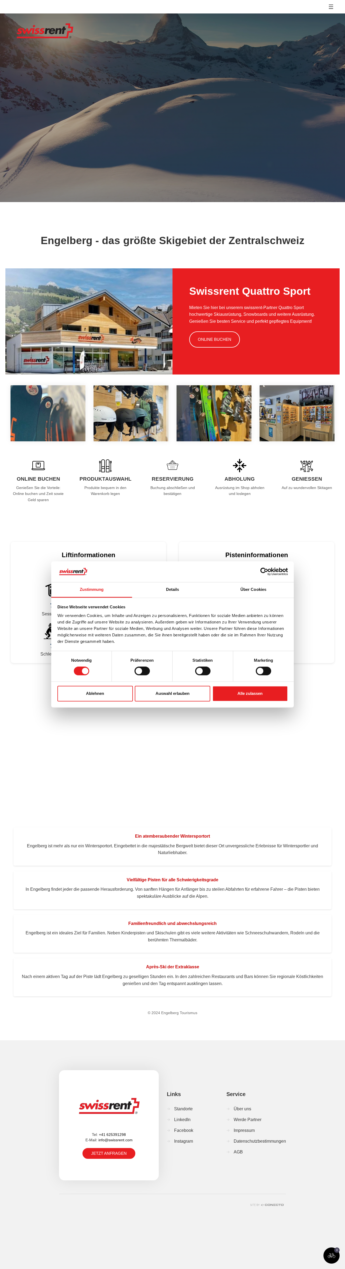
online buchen (214, 339)
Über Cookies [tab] (253, 589)
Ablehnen (95, 693)
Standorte (183, 1109)
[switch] (142, 671)
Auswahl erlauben (172, 693)
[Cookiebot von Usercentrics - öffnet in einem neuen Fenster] (264, 572)
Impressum (244, 1130)
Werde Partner (247, 1119)
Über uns (242, 1109)
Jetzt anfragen (109, 1153)
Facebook (183, 1130)
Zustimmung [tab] (92, 589)
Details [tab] (172, 589)
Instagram (183, 1141)
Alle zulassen (250, 693)
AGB (238, 1152)
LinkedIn (182, 1119)
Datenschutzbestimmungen (260, 1141)
